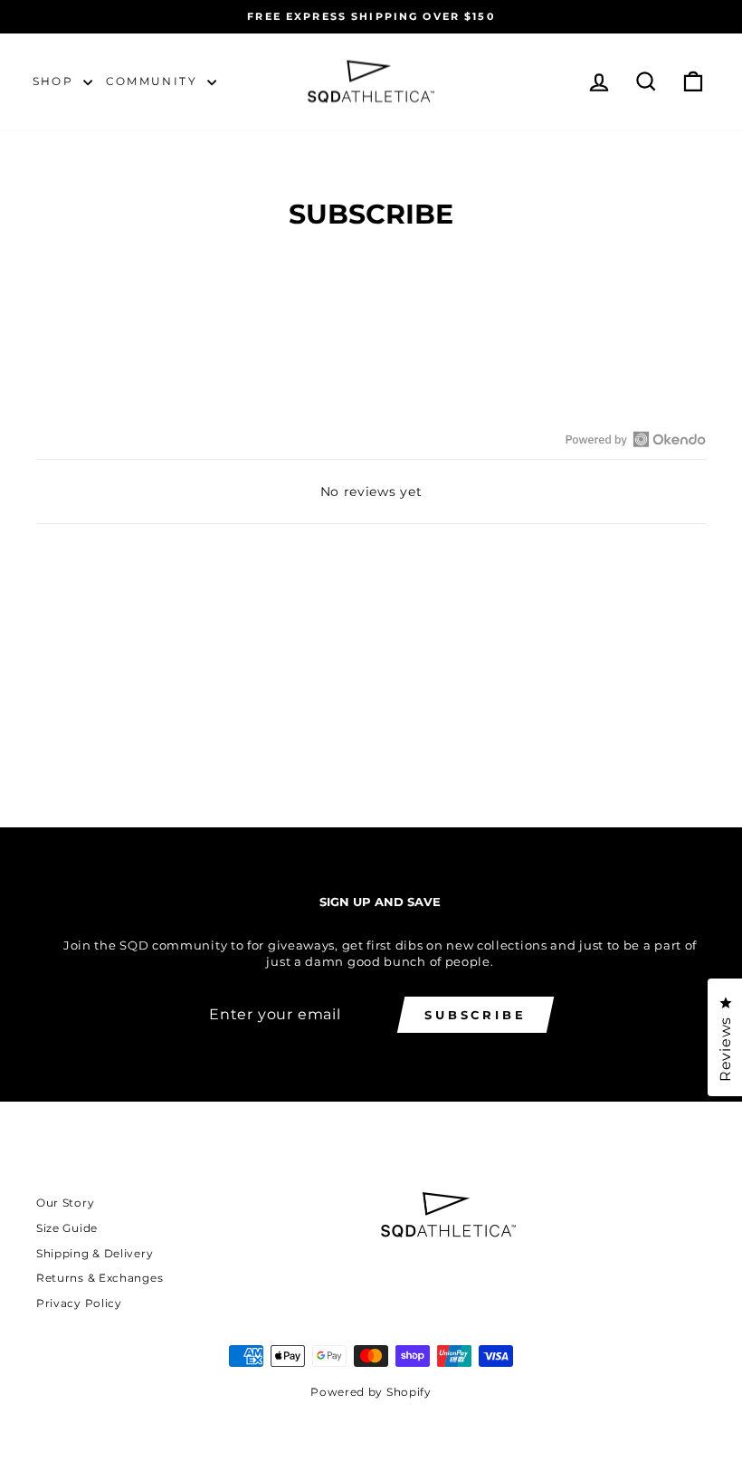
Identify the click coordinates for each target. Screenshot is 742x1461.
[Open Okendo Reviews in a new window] (636, 439)
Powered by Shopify (371, 1392)
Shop (56, 81)
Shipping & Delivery (94, 1253)
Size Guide (67, 1228)
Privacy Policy (79, 1303)
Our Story (65, 1202)
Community (154, 81)
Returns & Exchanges (99, 1277)
